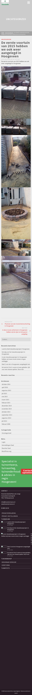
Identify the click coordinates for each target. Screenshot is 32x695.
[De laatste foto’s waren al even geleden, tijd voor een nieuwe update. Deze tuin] (3, 554)
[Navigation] (28, 2)
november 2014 (7, 409)
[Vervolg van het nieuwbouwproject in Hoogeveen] (3, 529)
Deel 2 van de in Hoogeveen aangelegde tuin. (16, 364)
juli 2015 (4, 393)
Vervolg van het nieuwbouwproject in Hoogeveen (13, 353)
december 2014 (7, 406)
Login (3, 442)
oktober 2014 (6, 412)
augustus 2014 (6, 418)
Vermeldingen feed (8, 445)
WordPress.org (6, 451)
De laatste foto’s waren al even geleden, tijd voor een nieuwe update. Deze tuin (16, 368)
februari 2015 (6, 403)
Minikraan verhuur (9, 562)
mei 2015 (5, 396)
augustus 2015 (6, 390)
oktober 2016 (6, 384)
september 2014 (7, 415)
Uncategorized (6, 39)
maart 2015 (5, 400)
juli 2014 (4, 421)
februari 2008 (6, 424)
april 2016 (5, 387)
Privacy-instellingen (10, 516)
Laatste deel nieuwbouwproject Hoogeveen (16, 349)
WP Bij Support (15, 59)
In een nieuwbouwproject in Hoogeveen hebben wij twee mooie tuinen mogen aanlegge (14, 359)
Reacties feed (6, 448)
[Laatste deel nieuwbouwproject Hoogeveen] (3, 523)
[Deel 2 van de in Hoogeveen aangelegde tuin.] (3, 548)
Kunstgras (6, 565)
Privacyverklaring (9, 513)
